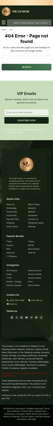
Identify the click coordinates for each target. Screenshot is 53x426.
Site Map (32, 419)
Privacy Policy (27, 411)
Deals (9, 274)
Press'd (10, 245)
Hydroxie (11, 252)
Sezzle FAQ (12, 215)
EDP (8, 249)
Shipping (10, 223)
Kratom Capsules (14, 285)
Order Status (12, 226)
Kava (30, 281)
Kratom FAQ (12, 212)
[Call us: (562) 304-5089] (43, 11)
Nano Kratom (34, 285)
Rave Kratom (34, 249)
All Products (12, 270)
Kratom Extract (34, 270)
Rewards (32, 208)
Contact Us (33, 219)
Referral (31, 212)
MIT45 (31, 245)
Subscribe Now (26, 120)
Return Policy (34, 204)
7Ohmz (31, 241)
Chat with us (36, 300)
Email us (13, 304)
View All (31, 252)
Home (4, 30)
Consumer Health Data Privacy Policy (32, 414)
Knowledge (11, 208)
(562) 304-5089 (16, 300)
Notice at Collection (11, 416)
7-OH (9, 278)
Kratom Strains (34, 278)
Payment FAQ (13, 219)
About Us (11, 204)
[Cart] (48, 11)
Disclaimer (32, 215)
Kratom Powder (35, 274)
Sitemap (31, 226)
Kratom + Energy (14, 281)
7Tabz (9, 241)
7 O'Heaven (12, 256)
